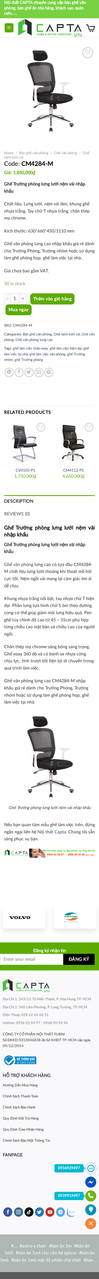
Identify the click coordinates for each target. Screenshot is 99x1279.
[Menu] (9, 27)
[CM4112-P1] (73, 443)
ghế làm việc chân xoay (30, 348)
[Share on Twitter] (29, 372)
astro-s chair (34, 1246)
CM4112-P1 (73, 470)
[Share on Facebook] (19, 372)
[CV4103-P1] (25, 443)
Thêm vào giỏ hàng (52, 299)
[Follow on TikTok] (29, 1212)
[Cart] (90, 28)
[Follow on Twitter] (39, 1212)
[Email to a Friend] (38, 372)
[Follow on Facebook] (7, 1212)
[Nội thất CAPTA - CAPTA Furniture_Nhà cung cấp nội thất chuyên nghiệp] (50, 28)
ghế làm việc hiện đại (66, 348)
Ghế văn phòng (65, 153)
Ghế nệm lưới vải (67, 334)
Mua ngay (19, 310)
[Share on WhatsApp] (9, 372)
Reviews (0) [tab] (17, 514)
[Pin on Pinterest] (48, 372)
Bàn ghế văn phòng (33, 153)
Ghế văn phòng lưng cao (34, 340)
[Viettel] (75, 917)
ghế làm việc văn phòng (47, 354)
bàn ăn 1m (61, 1246)
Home (9, 153)
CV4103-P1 (25, 470)
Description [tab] (19, 501)
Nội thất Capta (51, 832)
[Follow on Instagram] (18, 1212)
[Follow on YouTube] (49, 1212)
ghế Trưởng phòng (29, 359)
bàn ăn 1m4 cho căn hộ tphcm (47, 1253)
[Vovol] (24, 917)
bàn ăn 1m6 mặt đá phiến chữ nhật (47, 1260)
